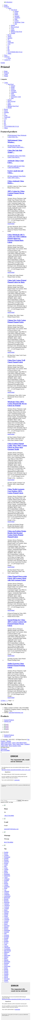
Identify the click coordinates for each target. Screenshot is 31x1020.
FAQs (9, 58)
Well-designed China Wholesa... (15, 141)
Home (5, 5)
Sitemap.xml (7, 721)
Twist (12, 28)
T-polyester (11, 42)
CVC (9, 44)
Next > (4, 700)
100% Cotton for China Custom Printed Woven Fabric (16, 193)
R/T (9, 50)
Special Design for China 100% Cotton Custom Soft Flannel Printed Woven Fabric (17, 622)
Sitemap (9, 741)
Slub (15, 24)
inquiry (9, 223)
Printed (13, 25)
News (5, 55)
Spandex (10, 38)
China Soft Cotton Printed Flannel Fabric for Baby (17, 281)
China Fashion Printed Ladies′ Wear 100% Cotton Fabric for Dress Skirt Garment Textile (17, 446)
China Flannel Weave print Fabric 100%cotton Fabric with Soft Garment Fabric (17, 578)
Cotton (9, 8)
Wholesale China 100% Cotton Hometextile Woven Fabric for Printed (17, 403)
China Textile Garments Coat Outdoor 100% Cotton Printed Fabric (16, 491)
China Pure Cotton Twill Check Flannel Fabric (16, 361)
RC (8, 47)
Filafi (15, 19)
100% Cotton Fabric (6, 744)
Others (9, 53)
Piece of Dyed (15, 27)
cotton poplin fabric (6, 742)
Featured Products (9, 720)
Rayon (9, 34)
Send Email (4, 749)
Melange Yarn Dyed (16, 31)
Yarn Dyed (14, 9)
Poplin (16, 13)
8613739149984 (5, 750)
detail (12, 223)
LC (8, 45)
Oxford (16, 20)
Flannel (16, 11)
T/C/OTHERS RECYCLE (15, 52)
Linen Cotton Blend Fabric (19, 742)
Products (6, 6)
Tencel (9, 36)
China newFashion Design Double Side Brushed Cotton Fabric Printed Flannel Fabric (17, 534)
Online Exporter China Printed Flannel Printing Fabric (16, 665)
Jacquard (16, 16)
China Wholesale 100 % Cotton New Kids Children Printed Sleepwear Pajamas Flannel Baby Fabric (17, 238)
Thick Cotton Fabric (17, 744)
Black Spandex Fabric (15, 745)
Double (13, 33)
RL (8, 49)
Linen (9, 41)
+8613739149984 (9, 815)
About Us (6, 56)
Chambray (17, 17)
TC (8, 39)
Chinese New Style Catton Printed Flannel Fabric (17, 321)
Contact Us (7, 59)
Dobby (16, 14)
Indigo (13, 30)
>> (7, 700)
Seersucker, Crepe (19, 22)
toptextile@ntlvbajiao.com (16, 712)
